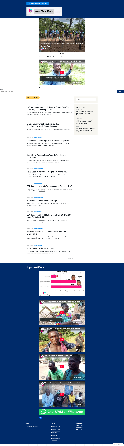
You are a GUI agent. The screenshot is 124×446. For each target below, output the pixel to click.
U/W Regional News (38, 104)
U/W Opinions (55, 437)
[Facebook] (40, 418)
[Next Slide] (82, 34)
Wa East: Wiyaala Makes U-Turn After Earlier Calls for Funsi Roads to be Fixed (85, 130)
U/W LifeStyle (55, 434)
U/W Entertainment (56, 431)
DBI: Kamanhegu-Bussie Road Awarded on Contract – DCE (49, 186)
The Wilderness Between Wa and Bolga (42, 200)
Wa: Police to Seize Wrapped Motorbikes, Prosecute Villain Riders (46, 232)
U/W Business (55, 428)
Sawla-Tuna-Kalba (56, 426)
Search (1, 89)
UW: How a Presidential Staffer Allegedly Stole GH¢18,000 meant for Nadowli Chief (49, 216)
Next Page (70, 258)
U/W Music (54, 435)
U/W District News (38, 120)
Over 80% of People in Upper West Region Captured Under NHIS (46, 156)
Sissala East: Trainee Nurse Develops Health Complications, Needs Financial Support (43, 125)
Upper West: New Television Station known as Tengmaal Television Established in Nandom (85, 121)
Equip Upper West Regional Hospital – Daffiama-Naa (47, 172)
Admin (46, 48)
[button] (83, 283)
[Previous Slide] (41, 34)
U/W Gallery (54, 432)
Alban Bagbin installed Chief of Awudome (42, 248)
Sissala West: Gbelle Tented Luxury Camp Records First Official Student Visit (62, 45)
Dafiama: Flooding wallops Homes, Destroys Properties (48, 140)
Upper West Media (35, 267)
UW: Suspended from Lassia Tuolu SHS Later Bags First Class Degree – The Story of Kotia (48, 108)
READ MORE (50, 114)
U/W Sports (54, 440)
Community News (56, 425)
